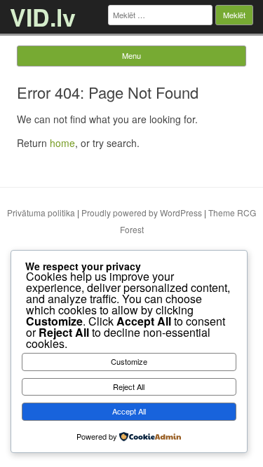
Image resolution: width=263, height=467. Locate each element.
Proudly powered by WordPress (141, 212)
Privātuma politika (41, 212)
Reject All (128, 386)
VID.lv (43, 17)
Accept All (129, 411)
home (62, 143)
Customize (129, 361)
